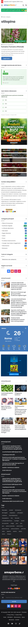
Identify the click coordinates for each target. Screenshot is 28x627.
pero (3, 526)
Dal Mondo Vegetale (7, 225)
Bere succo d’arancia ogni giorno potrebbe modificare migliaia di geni (18, 293)
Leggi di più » (6, 58)
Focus (3, 238)
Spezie (20, 531)
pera (21, 523)
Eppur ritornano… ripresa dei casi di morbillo (6, 407)
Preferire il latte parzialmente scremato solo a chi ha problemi (18, 319)
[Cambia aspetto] (23, 5)
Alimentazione (5, 245)
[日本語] (17, 588)
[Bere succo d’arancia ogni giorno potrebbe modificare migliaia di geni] (5, 294)
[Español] (19, 588)
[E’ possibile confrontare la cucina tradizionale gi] (23, 543)
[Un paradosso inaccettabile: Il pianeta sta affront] (5, 560)
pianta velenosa (5, 528)
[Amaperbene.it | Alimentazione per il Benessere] (10, 5)
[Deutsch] (13, 588)
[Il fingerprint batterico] (21, 388)
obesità (22, 520)
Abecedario (5, 230)
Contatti (17, 619)
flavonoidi (17, 518)
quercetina (23, 528)
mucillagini (16, 520)
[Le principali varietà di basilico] (7, 388)
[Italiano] (15, 588)
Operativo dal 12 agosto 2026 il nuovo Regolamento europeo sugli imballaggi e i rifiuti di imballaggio (19, 312)
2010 (5, 107)
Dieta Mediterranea (13, 515)
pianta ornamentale (10, 526)
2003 (5, 103)
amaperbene (12, 512)
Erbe (12, 518)
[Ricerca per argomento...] (26, 5)
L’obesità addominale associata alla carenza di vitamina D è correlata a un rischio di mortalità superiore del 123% (19, 286)
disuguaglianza (5, 518)
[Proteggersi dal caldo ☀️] (14, 543)
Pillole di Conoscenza (7, 223)
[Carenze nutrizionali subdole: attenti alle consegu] (23, 560)
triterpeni (9, 534)
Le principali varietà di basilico (7, 394)
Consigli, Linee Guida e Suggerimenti (11, 243)
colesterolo (4, 515)
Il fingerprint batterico (18, 394)
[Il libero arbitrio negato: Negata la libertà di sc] (14, 560)
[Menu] (2, 5)
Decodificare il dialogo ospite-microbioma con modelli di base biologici (6, 429)
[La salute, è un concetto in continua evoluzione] (14, 10)
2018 (5, 111)
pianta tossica (20, 526)
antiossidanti (20, 512)
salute (3, 531)
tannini (3, 534)
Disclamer (24, 612)
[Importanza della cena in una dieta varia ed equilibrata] (21, 421)
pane (17, 523)
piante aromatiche (15, 528)
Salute (3, 235)
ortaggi (12, 523)
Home (3, 17)
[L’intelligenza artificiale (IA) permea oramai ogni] (23, 551)
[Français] (11, 588)
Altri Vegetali (4, 512)
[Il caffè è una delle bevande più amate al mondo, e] (5, 543)
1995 (5, 100)
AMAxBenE (10, 617)
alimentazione (18, 510)
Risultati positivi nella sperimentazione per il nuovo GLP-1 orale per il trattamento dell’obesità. (21, 410)
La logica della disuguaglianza (14, 353)
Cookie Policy (18, 614)
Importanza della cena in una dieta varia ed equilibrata (20, 427)
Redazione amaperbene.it (8, 44)
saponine (9, 531)
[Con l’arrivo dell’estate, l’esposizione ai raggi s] (14, 551)
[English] (9, 588)
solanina (15, 531)
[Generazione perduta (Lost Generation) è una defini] (5, 551)
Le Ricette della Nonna (8, 228)
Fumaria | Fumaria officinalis (12, 47)
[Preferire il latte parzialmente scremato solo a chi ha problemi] (5, 320)
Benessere (4, 248)
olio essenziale (5, 523)
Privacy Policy (10, 614)
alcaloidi (11, 510)
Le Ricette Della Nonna (7, 520)
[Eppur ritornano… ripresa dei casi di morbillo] (7, 401)
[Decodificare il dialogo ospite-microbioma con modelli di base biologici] (7, 421)
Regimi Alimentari (6, 233)
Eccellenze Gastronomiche (8, 240)
